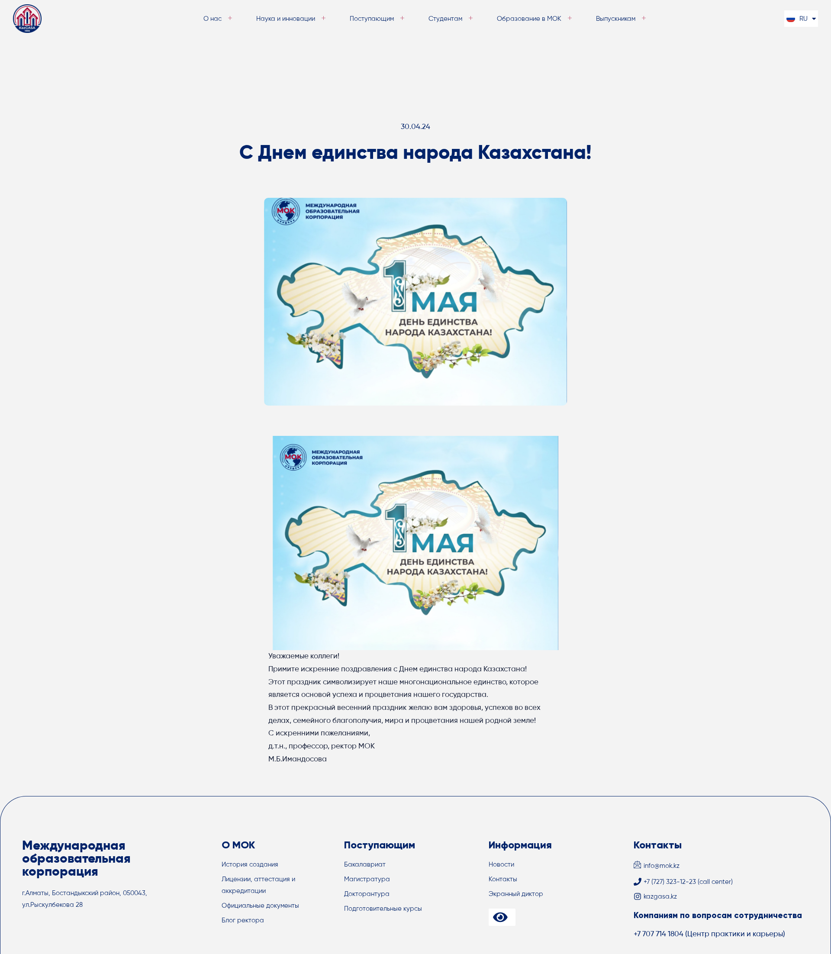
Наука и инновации (285, 19)
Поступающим (372, 19)
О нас (212, 19)
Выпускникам (615, 19)
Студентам (445, 19)
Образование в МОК (529, 19)
